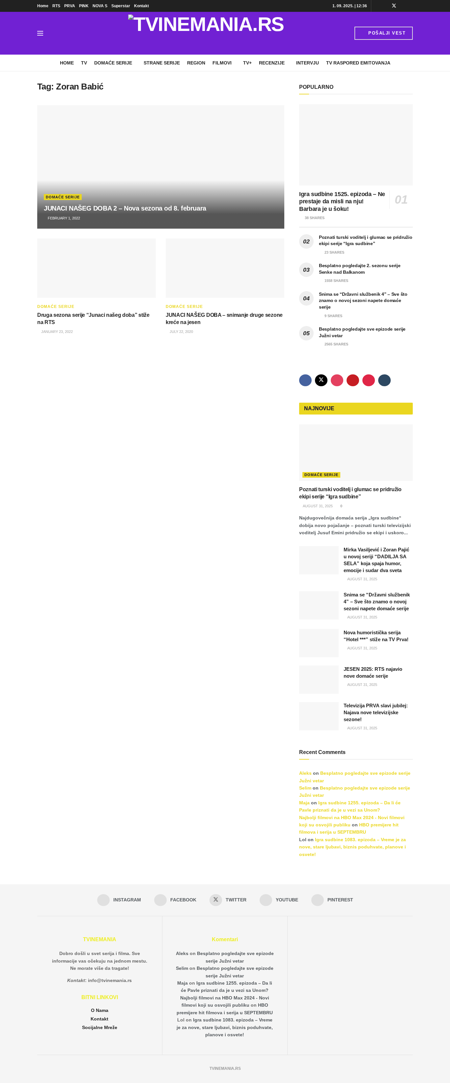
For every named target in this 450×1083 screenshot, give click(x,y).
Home (42, 6)
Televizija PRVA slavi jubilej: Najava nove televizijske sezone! (376, 712)
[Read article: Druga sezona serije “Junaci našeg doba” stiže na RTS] (96, 268)
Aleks (305, 773)
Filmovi (222, 62)
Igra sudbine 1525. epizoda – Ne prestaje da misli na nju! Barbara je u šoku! (342, 201)
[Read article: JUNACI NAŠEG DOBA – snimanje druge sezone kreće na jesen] (225, 268)
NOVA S (100, 6)
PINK (84, 6)
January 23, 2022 (56, 332)
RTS (56, 6)
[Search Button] (55, 33)
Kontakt (141, 6)
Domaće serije (113, 62)
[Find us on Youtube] (403, 6)
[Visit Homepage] (206, 33)
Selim (305, 788)
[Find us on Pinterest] (411, 6)
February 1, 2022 (63, 218)
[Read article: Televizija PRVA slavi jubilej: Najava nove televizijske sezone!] (319, 716)
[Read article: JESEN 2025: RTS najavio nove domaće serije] (319, 680)
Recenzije (272, 62)
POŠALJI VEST (386, 33)
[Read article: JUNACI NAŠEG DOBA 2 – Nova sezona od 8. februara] (160, 167)
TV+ (247, 62)
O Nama (99, 1010)
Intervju (307, 62)
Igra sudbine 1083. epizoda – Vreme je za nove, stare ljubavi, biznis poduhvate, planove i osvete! (352, 847)
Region (196, 62)
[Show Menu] (40, 33)
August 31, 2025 (317, 506)
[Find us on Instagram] (377, 6)
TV (84, 62)
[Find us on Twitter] (394, 6)
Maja (304, 802)
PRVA (69, 6)
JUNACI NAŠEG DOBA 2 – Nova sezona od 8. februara (125, 208)
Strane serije (162, 62)
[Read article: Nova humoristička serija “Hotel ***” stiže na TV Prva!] (319, 643)
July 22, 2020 (181, 332)
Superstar (120, 6)
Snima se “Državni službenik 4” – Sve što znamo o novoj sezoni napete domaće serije (363, 300)
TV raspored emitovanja (358, 62)
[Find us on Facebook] (385, 6)
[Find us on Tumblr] (384, 380)
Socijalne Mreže (99, 1027)
